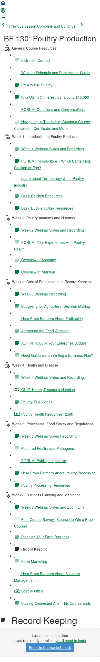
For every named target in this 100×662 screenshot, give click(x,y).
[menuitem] (3, 11)
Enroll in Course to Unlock (50, 647)
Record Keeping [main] (41, 620)
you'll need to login (71, 640)
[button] (3, 4)
